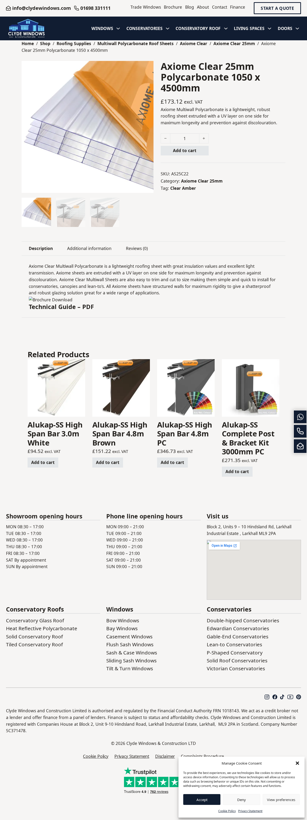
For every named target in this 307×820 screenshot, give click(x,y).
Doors (285, 28)
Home (28, 43)
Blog (189, 7)
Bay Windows (122, 628)
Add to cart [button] (43, 462)
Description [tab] (41, 248)
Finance (237, 7)
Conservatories (144, 28)
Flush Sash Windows (130, 644)
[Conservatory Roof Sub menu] (226, 28)
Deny (241, 799)
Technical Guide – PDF (61, 307)
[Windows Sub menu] (118, 28)
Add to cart (184, 150)
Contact (219, 7)
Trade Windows (145, 7)
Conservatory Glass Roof (35, 620)
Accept (201, 799)
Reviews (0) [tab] (137, 248)
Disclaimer (165, 756)
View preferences (281, 799)
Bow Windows (122, 620)
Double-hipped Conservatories (243, 620)
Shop (45, 43)
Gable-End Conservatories (237, 636)
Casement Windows (129, 636)
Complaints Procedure (202, 756)
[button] (297, 763)
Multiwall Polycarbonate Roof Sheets (135, 43)
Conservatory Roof (198, 28)
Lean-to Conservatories (234, 644)
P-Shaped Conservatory (235, 652)
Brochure (173, 7)
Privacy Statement (250, 811)
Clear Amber (183, 188)
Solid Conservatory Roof (34, 636)
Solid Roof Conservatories (237, 660)
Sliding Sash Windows (131, 660)
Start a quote (277, 8)
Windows (102, 28)
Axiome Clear (193, 43)
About (203, 7)
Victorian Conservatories (236, 668)
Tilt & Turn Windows (129, 668)
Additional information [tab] (89, 248)
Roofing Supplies (74, 43)
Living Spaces (249, 28)
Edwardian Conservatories (238, 628)
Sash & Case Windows (131, 652)
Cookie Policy (227, 811)
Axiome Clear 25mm (234, 43)
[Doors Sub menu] (297, 28)
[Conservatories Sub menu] (167, 28)
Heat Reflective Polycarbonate (41, 628)
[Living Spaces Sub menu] (269, 28)
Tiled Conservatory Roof (34, 644)
